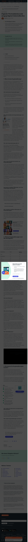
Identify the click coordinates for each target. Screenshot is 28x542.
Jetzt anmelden (15, 276)
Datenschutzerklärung (21, 278)
